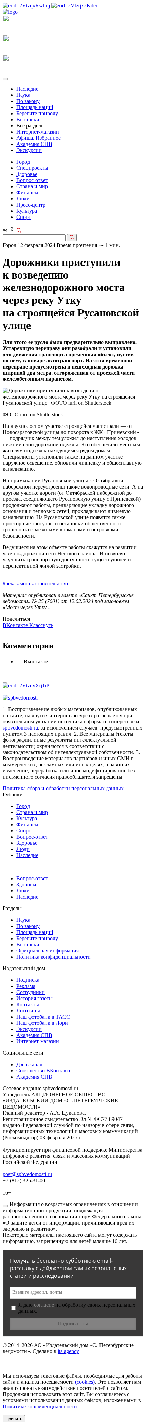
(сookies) (85, 1382)
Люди (23, 198)
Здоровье (26, 174)
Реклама (25, 986)
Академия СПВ (34, 144)
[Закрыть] (5, 1206)
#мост (24, 583)
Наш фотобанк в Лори (42, 1023)
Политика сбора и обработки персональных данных (63, 788)
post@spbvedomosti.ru (27, 1174)
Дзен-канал (29, 1064)
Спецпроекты (32, 168)
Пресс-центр (30, 205)
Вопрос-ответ (32, 180)
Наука (23, 95)
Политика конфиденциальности (53, 957)
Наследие (27, 89)
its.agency (68, 1351)
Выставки (27, 119)
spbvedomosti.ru (20, 728)
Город (23, 162)
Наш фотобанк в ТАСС (43, 1017)
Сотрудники (30, 992)
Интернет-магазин (37, 132)
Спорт (23, 217)
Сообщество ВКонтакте (43, 1071)
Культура (26, 211)
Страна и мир (32, 186)
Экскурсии (29, 150)
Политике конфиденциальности (40, 1406)
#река (9, 583)
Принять (13, 1418)
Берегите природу (37, 113)
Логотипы (28, 1011)
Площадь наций (34, 107)
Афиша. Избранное (38, 138)
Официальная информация (47, 951)
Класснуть (41, 625)
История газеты (34, 998)
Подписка (27, 980)
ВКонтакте (16, 625)
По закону (28, 101)
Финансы (27, 192)
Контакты (27, 1004)
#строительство (50, 583)
